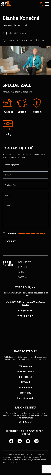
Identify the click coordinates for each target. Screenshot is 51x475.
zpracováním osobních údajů (32, 234)
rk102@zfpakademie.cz (20, 33)
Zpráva (7, 205)
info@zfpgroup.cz (25, 316)
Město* (8, 195)
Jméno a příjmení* (12, 164)
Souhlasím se (26, 234)
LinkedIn (19, 441)
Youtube (28, 441)
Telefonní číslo (10, 185)
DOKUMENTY (24, 262)
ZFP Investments (25, 372)
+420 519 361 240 (25, 310)
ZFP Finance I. (25, 377)
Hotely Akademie (25, 398)
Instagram (36, 441)
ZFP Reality (25, 393)
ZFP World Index (25, 388)
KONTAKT (22, 267)
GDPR (21, 272)
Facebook (11, 441)
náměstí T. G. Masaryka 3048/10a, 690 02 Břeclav (25, 303)
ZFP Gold (25, 382)
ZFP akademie (25, 366)
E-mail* (8, 175)
